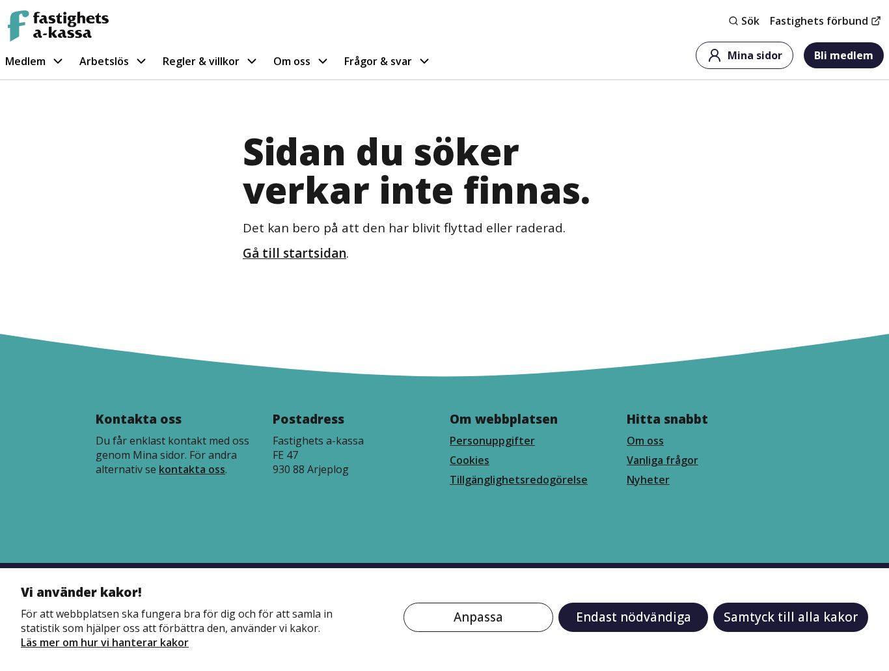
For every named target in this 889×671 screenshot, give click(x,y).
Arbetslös (104, 61)
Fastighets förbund (819, 21)
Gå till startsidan (294, 253)
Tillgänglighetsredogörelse (519, 479)
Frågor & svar (378, 61)
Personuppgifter (492, 440)
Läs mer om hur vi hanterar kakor (105, 642)
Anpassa (478, 617)
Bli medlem (843, 55)
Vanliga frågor (662, 460)
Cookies (469, 460)
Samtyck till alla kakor (791, 617)
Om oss (291, 61)
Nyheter (648, 479)
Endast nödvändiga (633, 617)
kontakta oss (192, 469)
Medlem (25, 61)
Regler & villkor (201, 61)
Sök (750, 21)
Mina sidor (755, 55)
